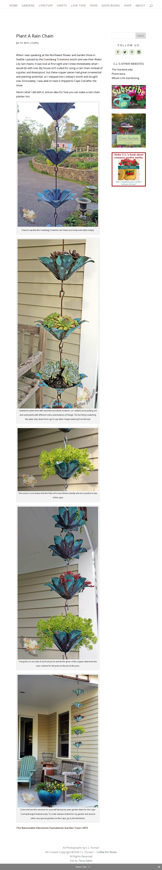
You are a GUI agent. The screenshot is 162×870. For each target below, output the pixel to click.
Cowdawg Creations (56, 59)
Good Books (111, 5)
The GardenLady (122, 69)
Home (13, 5)
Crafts (62, 5)
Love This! (78, 5)
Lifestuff (46, 5)
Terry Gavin (85, 860)
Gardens (28, 5)
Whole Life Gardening (125, 78)
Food (94, 5)
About (140, 5)
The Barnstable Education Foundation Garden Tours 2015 (52, 828)
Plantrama (118, 74)
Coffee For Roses (107, 852)
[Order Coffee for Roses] (129, 169)
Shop (127, 5)
